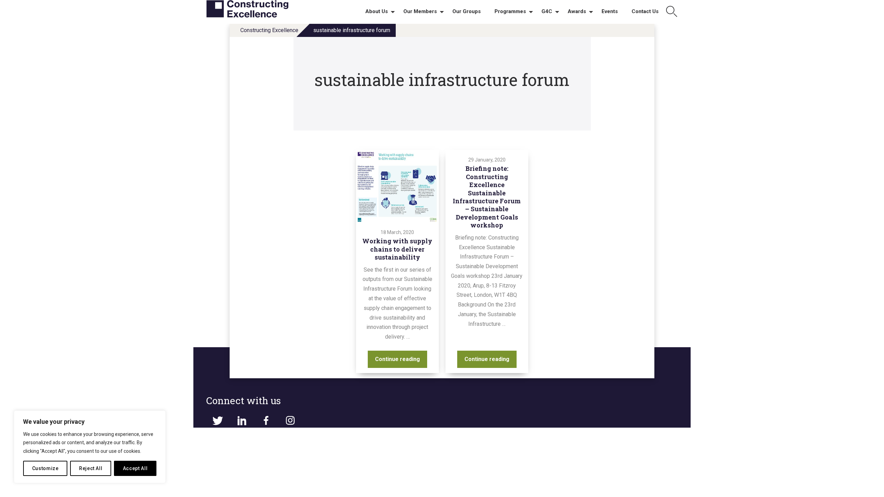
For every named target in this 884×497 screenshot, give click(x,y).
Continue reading (401, 358)
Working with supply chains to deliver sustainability (397, 249)
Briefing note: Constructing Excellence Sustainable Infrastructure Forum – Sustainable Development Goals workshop (487, 196)
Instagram (290, 421)
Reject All (91, 468)
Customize (45, 468)
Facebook (265, 421)
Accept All (135, 468)
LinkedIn (241, 421)
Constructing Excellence (269, 30)
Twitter (217, 421)
